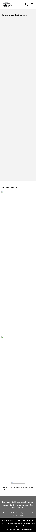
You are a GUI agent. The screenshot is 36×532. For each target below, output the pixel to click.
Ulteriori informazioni (24, 529)
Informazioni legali (21, 505)
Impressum (6, 502)
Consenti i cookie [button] (11, 529)
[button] (26, 4)
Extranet (20, 508)
